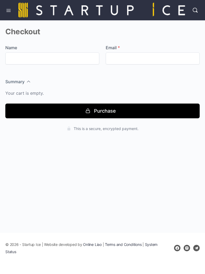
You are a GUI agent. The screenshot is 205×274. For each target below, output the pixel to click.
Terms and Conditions (123, 244)
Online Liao (92, 244)
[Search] (195, 10)
